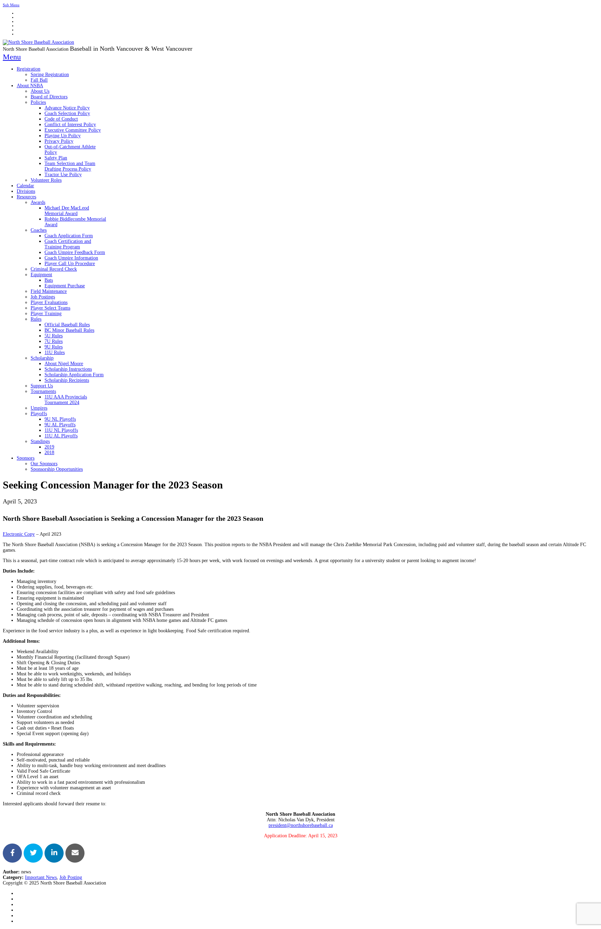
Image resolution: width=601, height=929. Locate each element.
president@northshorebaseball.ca (301, 825)
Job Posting (70, 877)
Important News (41, 877)
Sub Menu (11, 5)
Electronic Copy (19, 534)
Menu (12, 56)
